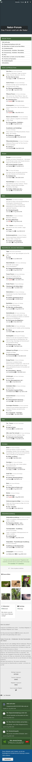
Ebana (9, 479)
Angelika (10, 101)
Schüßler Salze (10, 326)
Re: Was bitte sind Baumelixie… (14, 307)
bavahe (10, 428)
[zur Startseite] (1, 695)
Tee (7, 170)
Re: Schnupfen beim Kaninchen (14, 437)
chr (9, 381)
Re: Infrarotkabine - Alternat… (14, 370)
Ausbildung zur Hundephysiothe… (15, 545)
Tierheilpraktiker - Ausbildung (14, 528)
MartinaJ (10, 299)
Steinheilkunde (10, 313)
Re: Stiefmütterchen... (12, 99)
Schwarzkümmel (10, 395)
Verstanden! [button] (8, 759)
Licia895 (10, 537)
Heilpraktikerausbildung (8, 513)
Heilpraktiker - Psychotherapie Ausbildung (17, 541)
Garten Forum (10, 82)
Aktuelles (17, 2)
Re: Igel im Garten (11, 427)
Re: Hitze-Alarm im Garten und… (14, 487)
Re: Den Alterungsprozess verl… (14, 380)
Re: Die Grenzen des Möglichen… (15, 320)
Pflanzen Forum (10, 94)
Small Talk (9, 473)
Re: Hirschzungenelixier (12, 354)
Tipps (7, 251)
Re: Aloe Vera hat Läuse (12, 77)
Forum (22, 2)
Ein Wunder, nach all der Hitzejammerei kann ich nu (18, 724)
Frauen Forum (10, 274)
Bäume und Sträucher (12, 116)
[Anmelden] (25, 2)
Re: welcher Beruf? (11, 536)
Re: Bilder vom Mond (11, 456)
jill (16, 690)
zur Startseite (7, 695)
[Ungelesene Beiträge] (3, 75)
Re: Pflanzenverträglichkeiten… (14, 88)
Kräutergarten (10, 105)
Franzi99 (10, 308)
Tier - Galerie (9, 225)
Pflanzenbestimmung (12, 141)
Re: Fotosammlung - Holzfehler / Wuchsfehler (13, 50)
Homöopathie (10, 335)
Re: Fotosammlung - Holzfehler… (15, 122)
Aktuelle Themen (6, 38)
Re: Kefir (8, 257)
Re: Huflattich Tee (11, 176)
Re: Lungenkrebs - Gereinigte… (14, 412)
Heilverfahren (10, 292)
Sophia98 (10, 166)
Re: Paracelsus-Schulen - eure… (14, 523)
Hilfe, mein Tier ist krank (12, 433)
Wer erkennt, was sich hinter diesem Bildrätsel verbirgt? (7, 614)
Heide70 (10, 177)
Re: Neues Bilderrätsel (12, 219)
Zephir (9, 401)
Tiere (3, 419)
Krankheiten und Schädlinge (14, 128)
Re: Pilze (4, 54)
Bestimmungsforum (11, 235)
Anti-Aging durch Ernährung (13, 278)
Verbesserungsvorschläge (13, 501)
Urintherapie (9, 376)
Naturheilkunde (10, 262)
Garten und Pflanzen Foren (9, 67)
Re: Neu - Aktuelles (11, 506)
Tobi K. (10, 90)
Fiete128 (10, 547)
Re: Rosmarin (9, 111)
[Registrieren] (27, 2)
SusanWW (10, 148)
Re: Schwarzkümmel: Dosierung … (15, 399)
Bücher (8, 493)
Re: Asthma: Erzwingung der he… (15, 297)
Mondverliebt (11, 137)
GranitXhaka (11, 372)
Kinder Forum (10, 284)
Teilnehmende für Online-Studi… (15, 286)
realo (9, 123)
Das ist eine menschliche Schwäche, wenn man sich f (18, 733)
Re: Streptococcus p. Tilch (13, 344)
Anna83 (10, 524)
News (7, 483)
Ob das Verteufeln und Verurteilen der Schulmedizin (18, 715)
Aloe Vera (8, 71)
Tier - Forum (9, 423)
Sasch (9, 414)
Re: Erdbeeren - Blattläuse (13, 135)
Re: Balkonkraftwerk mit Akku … (14, 468)
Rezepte (4, 153)
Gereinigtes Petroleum (12, 405)
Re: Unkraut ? (10, 146)
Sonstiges (4, 444)
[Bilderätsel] (8, 609)
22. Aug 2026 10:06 (11, 708)
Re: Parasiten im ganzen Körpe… (15, 390)
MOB (9, 221)
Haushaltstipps (10, 181)
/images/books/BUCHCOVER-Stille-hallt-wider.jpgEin (18, 706)
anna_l (10, 287)
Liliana (9, 346)
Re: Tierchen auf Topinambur (9, 58)
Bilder (3, 196)
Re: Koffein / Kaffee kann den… (14, 189)
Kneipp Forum (10, 360)
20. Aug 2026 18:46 (9, 736)
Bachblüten (9, 303)
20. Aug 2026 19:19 (9, 717)
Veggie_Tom (11, 78)
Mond (7, 447)
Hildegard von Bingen (12, 350)
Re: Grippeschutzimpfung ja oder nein (11, 44)
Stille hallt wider (6, 42)
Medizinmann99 (12, 391)
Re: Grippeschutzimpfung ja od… (15, 268)
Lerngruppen (9, 551)
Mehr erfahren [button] (6, 755)
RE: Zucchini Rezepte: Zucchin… (15, 164)
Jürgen (10, 508)
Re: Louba (9, 229)
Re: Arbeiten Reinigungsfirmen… (15, 477)
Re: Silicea (9, 330)
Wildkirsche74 (11, 554)
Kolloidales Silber (11, 386)
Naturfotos (9, 199)
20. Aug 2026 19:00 (9, 726)
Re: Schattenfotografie (7, 48)
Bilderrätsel (9, 215)
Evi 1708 (10, 438)
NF (1, 2)
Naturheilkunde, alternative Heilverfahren (13, 247)
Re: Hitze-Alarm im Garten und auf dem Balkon (13, 46)
